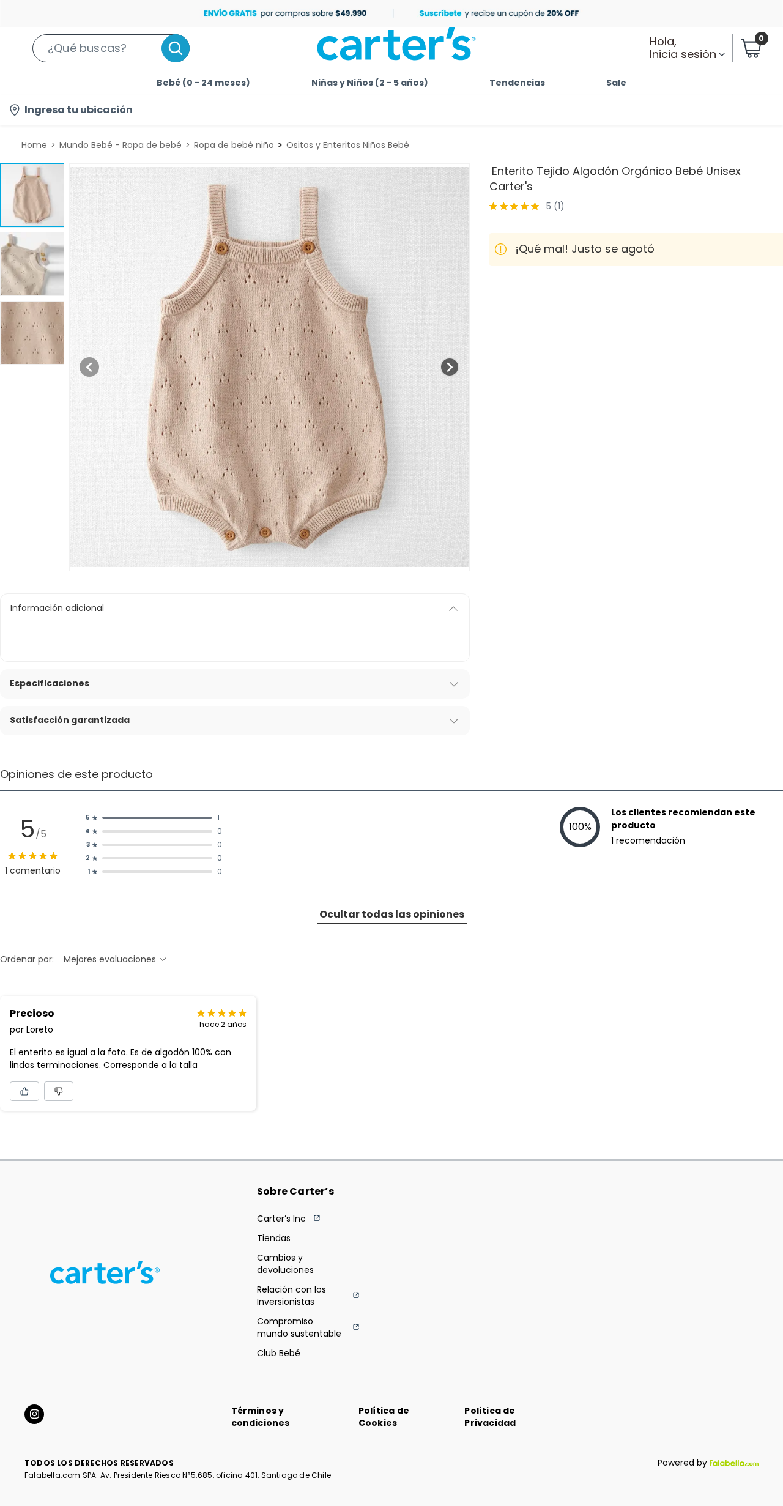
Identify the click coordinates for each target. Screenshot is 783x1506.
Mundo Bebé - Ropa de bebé (120, 145)
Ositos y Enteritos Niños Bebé (347, 145)
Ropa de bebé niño (234, 145)
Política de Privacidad (490, 1416)
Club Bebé (278, 1353)
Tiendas (274, 1238)
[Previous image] (89, 367)
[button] (111, 48)
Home (34, 145)
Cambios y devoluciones (285, 1264)
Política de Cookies (383, 1416)
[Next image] (449, 367)
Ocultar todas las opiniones (391, 914)
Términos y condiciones (260, 1416)
